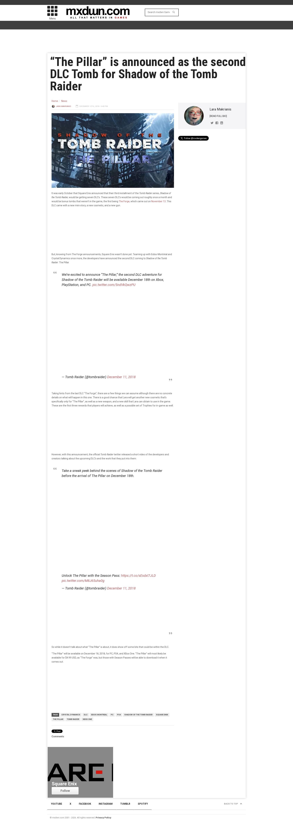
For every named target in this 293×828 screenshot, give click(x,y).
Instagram (106, 803)
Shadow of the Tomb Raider (138, 715)
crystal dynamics (70, 715)
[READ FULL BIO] (218, 116)
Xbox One (87, 719)
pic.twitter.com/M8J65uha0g (83, 581)
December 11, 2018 (121, 377)
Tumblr (125, 803)
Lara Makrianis (63, 106)
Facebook (85, 803)
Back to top (231, 804)
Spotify (143, 803)
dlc (85, 715)
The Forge (124, 201)
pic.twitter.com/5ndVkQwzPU (113, 285)
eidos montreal (99, 715)
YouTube (56, 803)
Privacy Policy (103, 817)
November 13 (158, 201)
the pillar (58, 719)
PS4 (119, 715)
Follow (65, 790)
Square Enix (162, 715)
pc (112, 715)
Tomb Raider (73, 719)
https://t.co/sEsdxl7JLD (138, 576)
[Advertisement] (113, 507)
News (64, 101)
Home (55, 101)
